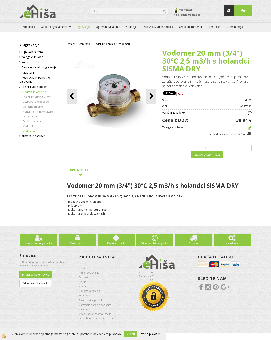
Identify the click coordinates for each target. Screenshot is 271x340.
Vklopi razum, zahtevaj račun (95, 314)
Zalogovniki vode (32, 57)
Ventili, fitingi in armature (38, 111)
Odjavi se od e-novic (35, 283)
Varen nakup (77, 243)
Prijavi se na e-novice (35, 274)
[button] (151, 96)
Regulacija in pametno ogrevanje (34, 79)
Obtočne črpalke (33, 106)
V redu (131, 334)
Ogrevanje (83, 27)
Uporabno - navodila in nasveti (96, 318)
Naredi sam (232, 243)
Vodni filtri (29, 126)
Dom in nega (234, 27)
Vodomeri (29, 131)
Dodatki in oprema (34, 92)
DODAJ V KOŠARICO (207, 155)
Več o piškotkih (150, 334)
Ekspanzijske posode (36, 101)
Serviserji (84, 295)
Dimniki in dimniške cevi (37, 97)
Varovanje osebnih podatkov (95, 305)
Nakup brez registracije (39, 243)
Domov (71, 44)
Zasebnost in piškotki (91, 300)
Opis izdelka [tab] (79, 170)
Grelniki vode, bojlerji (34, 87)
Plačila (82, 282)
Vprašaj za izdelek (173, 112)
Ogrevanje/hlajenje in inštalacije (116, 27)
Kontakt (83, 268)
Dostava (193, 243)
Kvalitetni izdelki (116, 243)
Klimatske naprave (33, 136)
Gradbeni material (190, 27)
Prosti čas (214, 27)
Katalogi (83, 309)
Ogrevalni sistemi (32, 52)
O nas (82, 263)
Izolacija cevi (30, 116)
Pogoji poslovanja (89, 272)
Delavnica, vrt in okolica (158, 27)
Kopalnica (28, 27)
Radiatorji (27, 72)
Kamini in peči (30, 62)
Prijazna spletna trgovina (155, 243)
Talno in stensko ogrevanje (38, 67)
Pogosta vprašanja (89, 291)
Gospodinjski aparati (54, 27)
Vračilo (83, 286)
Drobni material (32, 121)
